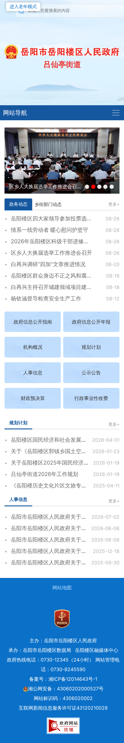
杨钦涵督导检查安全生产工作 (46, 298)
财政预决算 (33, 398)
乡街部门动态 (48, 204)
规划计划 (91, 347)
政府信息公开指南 (33, 322)
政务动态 (18, 204)
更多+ (113, 204)
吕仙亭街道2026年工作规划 (44, 474)
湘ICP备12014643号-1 (72, 679)
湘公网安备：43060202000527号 (66, 689)
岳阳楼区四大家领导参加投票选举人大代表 (62, 218)
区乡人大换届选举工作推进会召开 (45, 186)
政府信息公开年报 (91, 322)
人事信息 (32, 373)
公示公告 (91, 373)
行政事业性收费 (91, 398)
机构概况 (32, 347)
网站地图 (62, 588)
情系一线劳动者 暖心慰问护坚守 (49, 230)
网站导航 (15, 112)
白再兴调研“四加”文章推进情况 (48, 264)
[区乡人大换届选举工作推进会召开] (62, 160)
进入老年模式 (23, 6)
